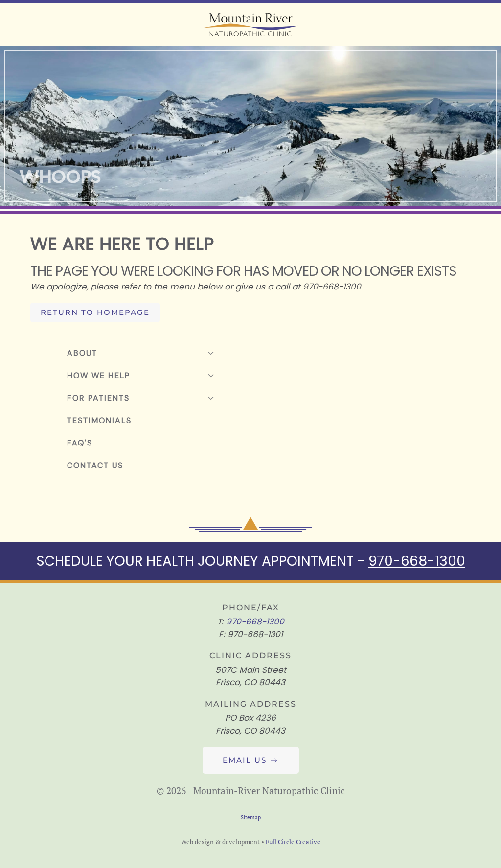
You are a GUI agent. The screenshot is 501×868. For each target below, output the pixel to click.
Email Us (245, 760)
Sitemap (251, 817)
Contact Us (95, 465)
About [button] (82, 353)
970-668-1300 (416, 561)
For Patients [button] (98, 398)
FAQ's (79, 443)
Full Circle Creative (293, 841)
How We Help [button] (98, 375)
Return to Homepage (95, 312)
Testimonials (99, 420)
